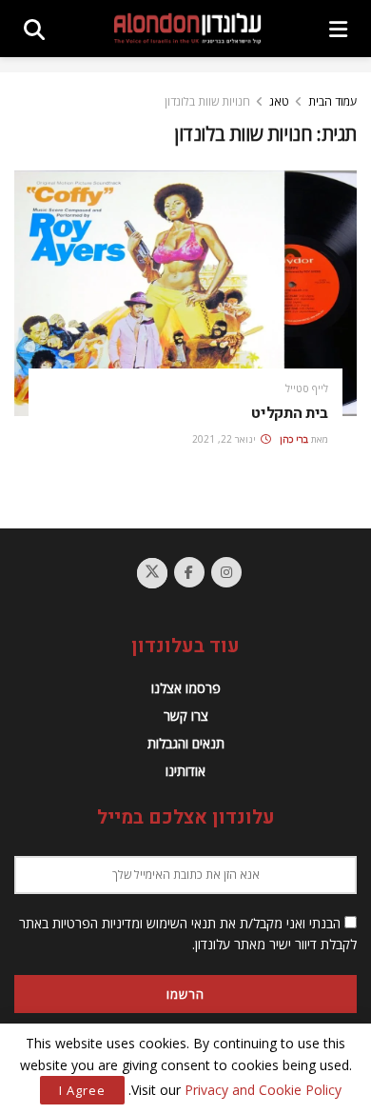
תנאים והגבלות (186, 743)
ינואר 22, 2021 (225, 439)
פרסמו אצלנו (186, 688)
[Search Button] (34, 28)
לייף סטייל (306, 388)
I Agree (82, 1090)
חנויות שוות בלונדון (207, 101)
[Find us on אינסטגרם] (226, 572)
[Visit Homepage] (187, 29)
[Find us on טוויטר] (152, 573)
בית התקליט (289, 413)
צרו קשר (186, 715)
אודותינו (185, 771)
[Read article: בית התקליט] (185, 292)
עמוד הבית (332, 101)
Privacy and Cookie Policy (263, 1090)
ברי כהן (294, 439)
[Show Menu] (338, 28)
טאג (279, 101)
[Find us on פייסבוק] (189, 572)
